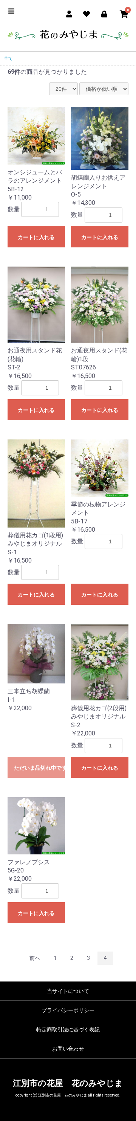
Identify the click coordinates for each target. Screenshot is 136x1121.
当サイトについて (68, 991)
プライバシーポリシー (68, 1010)
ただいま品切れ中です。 (39, 768)
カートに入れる (36, 237)
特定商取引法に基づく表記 (68, 1029)
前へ (34, 958)
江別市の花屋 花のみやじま (68, 1083)
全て (8, 58)
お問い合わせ (68, 1049)
